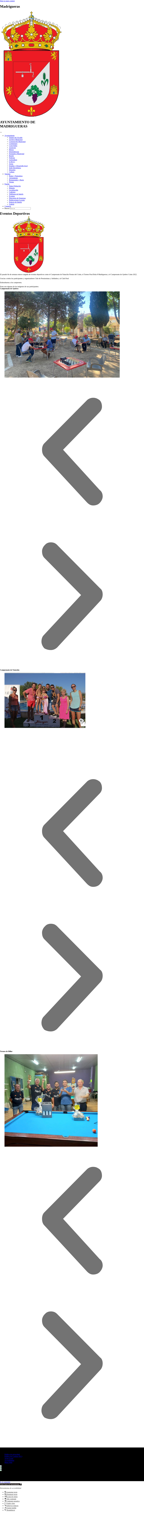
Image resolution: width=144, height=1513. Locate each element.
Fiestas (11, 182)
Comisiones (13, 144)
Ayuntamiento (9, 136)
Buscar (7, 208)
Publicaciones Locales (17, 200)
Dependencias (14, 152)
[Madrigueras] (31, 117)
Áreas (11, 164)
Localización (13, 190)
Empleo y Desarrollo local (18, 166)
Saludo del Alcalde (15, 138)
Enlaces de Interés (15, 202)
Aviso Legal (8, 1458)
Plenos (11, 150)
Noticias (12, 158)
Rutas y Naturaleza (15, 176)
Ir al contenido (5, 1482)
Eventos (12, 196)
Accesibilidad (9, 1460)
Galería (11, 204)
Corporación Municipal (17, 142)
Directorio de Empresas (17, 198)
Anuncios (12, 148)
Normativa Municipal (16, 154)
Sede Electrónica (15, 168)
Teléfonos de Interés (16, 194)
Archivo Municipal (15, 140)
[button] (72, 452)
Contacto (7, 206)
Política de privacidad (12, 1454)
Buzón (11, 156)
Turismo (7, 174)
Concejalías (13, 146)
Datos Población (15, 186)
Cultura (11, 172)
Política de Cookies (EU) (13, 1456)
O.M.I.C (12, 162)
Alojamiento (13, 178)
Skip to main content (7, 1)
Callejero (12, 192)
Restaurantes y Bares (16, 180)
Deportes (12, 170)
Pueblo (6, 184)
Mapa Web (8, 1462)
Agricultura (13, 160)
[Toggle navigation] (1, 132)
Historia (12, 188)
